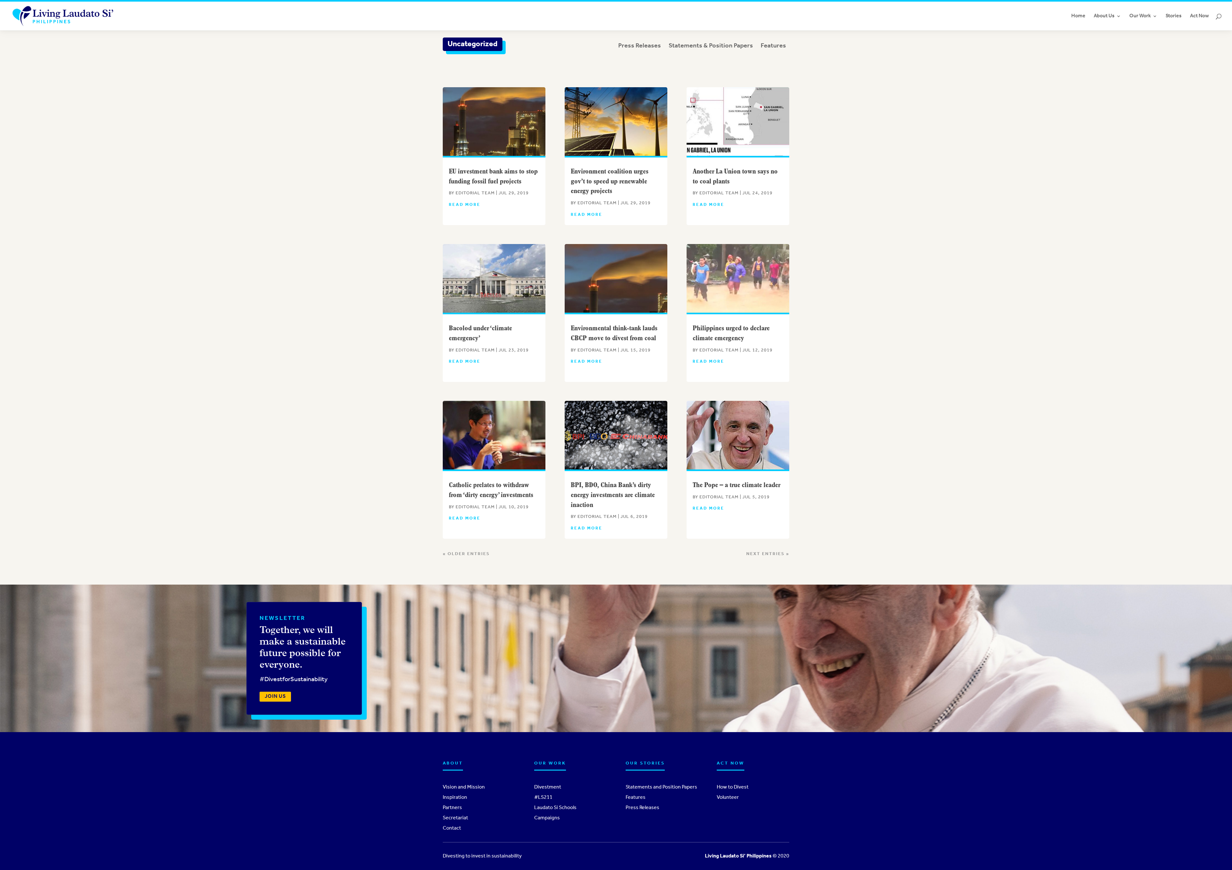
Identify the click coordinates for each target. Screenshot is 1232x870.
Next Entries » (767, 554)
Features (773, 46)
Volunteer (728, 797)
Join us (275, 696)
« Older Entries (466, 554)
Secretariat (455, 818)
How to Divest (733, 787)
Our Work (1140, 16)
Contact (452, 828)
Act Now (1199, 16)
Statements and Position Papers (661, 787)
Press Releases (639, 46)
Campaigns (547, 818)
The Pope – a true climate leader (736, 485)
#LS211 (543, 797)
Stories (1174, 16)
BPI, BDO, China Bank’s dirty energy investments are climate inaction (613, 495)
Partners (452, 807)
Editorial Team (475, 193)
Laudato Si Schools (555, 807)
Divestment (547, 787)
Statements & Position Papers (711, 46)
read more (465, 205)
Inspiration (455, 797)
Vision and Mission (464, 787)
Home (1078, 16)
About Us (1104, 16)
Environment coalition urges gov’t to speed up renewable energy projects (609, 181)
